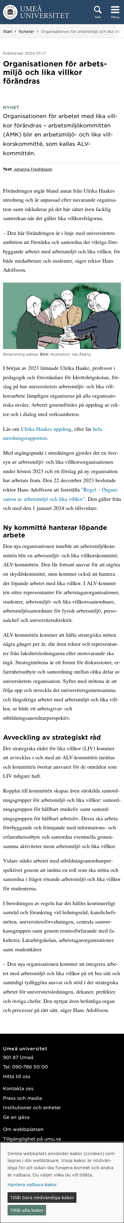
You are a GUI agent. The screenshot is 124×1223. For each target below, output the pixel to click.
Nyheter (26, 31)
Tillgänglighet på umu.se (32, 1138)
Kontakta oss (18, 1088)
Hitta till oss (16, 1076)
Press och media (22, 1098)
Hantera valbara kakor (32, 1184)
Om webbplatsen (23, 1129)
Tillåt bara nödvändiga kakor (42, 1197)
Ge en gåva (16, 1117)
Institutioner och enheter (32, 1107)
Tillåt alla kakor (27, 1210)
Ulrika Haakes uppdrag (46, 428)
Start (7, 31)
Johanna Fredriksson (33, 169)
